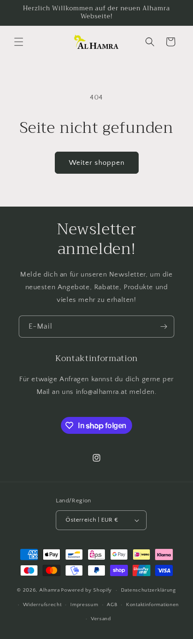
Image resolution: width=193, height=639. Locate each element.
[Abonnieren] (163, 327)
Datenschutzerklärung (148, 590)
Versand (101, 619)
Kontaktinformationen (152, 605)
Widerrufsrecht (42, 605)
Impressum (84, 605)
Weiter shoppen (97, 163)
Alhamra (49, 590)
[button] (18, 41)
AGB (112, 605)
